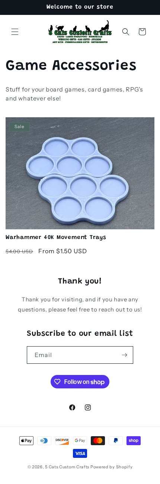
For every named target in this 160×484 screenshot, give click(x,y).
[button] (15, 32)
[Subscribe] (124, 355)
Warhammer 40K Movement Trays (56, 238)
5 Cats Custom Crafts (67, 466)
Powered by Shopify (111, 466)
